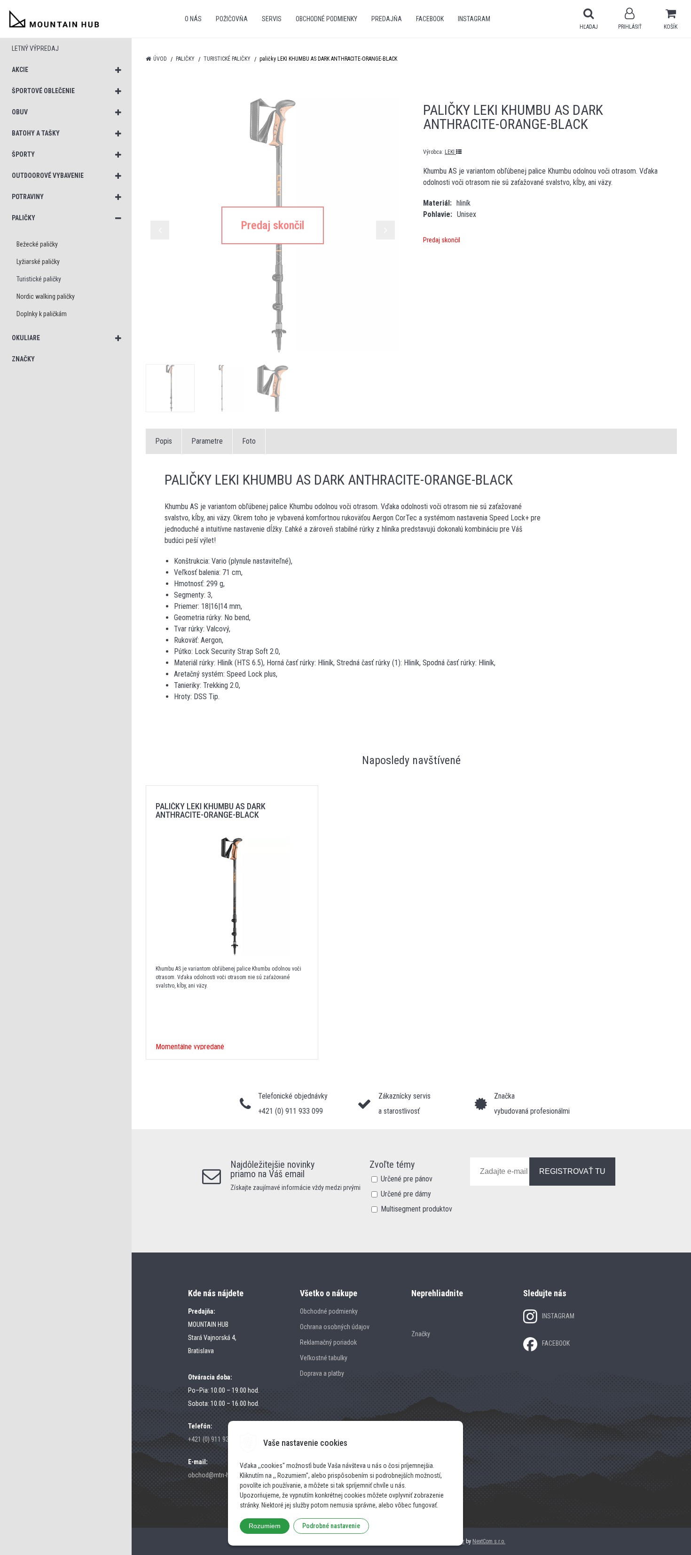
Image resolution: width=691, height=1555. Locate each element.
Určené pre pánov (406, 1178)
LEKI (450, 152)
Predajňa (386, 19)
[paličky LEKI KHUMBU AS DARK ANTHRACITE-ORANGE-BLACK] (273, 225)
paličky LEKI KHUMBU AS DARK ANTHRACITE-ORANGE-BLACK (211, 810)
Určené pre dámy (406, 1193)
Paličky (185, 59)
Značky (420, 1334)
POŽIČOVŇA (232, 19)
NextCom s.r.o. (488, 1541)
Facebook (430, 19)
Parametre (207, 441)
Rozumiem (265, 1526)
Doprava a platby (322, 1373)
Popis (163, 441)
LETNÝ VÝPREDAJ (35, 48)
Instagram (474, 19)
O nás (193, 19)
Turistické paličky (227, 59)
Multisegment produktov (416, 1208)
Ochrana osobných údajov (334, 1327)
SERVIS (272, 19)
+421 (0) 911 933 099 (215, 1439)
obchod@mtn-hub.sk (215, 1475)
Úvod (160, 59)
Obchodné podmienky (326, 19)
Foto (249, 441)
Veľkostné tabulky (323, 1358)
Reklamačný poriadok (328, 1342)
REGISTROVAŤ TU (572, 1171)
